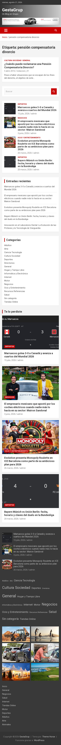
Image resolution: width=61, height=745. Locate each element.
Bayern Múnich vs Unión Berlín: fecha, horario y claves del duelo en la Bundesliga (36, 163)
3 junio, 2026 (23, 133)
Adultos (7, 245)
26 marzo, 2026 (25, 153)
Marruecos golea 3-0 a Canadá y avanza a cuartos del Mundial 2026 (37, 108)
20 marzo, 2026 (25, 169)
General (26, 60)
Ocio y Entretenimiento (29, 138)
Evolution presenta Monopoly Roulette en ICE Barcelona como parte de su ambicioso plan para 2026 (36, 145)
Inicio (4, 686)
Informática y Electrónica (16, 273)
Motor (7, 280)
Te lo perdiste (13, 311)
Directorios (9, 263)
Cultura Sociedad (12, 60)
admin (34, 113)
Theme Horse (48, 736)
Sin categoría (10, 298)
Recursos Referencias (14, 291)
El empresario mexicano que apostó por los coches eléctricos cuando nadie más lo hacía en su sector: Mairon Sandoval (36, 125)
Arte (6, 249)
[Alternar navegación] (6, 30)
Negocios (22, 118)
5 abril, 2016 (9, 71)
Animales (6, 724)
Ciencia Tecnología (13, 252)
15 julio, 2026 (23, 113)
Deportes (22, 104)
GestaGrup (12, 9)
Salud (6, 295)
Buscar (54, 91)
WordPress (39, 740)
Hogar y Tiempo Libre (14, 270)
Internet (7, 277)
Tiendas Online (11, 302)
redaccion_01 (23, 71)
